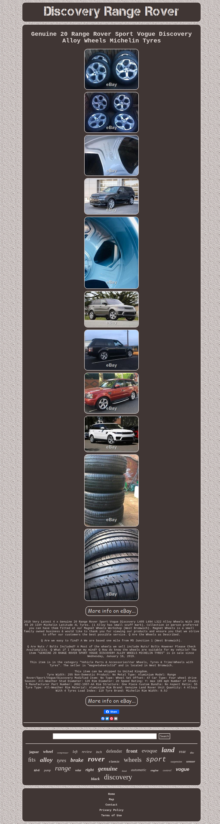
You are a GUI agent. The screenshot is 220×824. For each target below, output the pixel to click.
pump (47, 770)
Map (111, 799)
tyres (61, 760)
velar (78, 770)
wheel (48, 751)
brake (77, 760)
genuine (108, 768)
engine (155, 770)
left (75, 751)
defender (114, 751)
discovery (118, 777)
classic (114, 761)
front (132, 751)
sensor (190, 761)
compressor (62, 752)
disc (192, 752)
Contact (111, 804)
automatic (138, 770)
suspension (176, 761)
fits (32, 759)
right (90, 769)
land (168, 750)
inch (99, 752)
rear (182, 751)
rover (96, 759)
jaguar (34, 752)
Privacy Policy (111, 810)
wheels (133, 759)
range (63, 768)
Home (111, 794)
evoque (149, 750)
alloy (46, 759)
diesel (124, 771)
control (167, 770)
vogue (182, 769)
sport (156, 759)
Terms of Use (111, 815)
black (95, 779)
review (87, 752)
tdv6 (37, 770)
